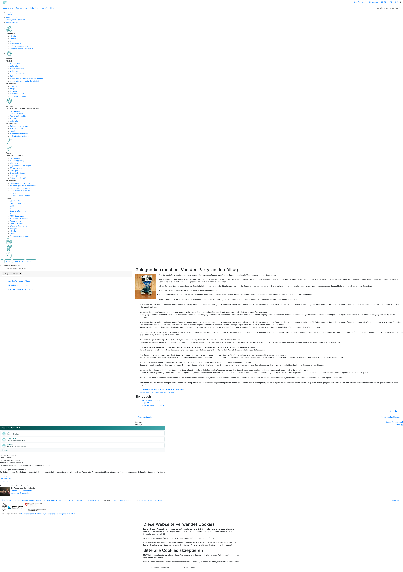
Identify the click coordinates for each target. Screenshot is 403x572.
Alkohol (13, 41)
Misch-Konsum (16, 44)
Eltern (52, 8)
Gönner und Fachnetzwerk (39, 500)
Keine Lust (14, 86)
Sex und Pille (15, 201)
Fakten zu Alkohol (17, 68)
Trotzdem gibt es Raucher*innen (23, 186)
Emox (398, 425)
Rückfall (13, 193)
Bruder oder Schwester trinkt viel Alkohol (26, 79)
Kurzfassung (15, 63)
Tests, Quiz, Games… (18, 173)
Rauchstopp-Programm (19, 160)
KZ (136, 500)
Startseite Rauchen (145, 417)
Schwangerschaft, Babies (20, 236)
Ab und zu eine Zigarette (18, 285)
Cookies (395, 500)
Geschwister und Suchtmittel (21, 49)
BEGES (54, 500)
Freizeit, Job (11, 15)
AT (391, 2)
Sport (12, 208)
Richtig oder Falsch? (18, 178)
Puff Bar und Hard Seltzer (20, 46)
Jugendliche (8, 8)
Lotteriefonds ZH (125, 500)
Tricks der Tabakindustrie (20, 218)
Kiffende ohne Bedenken (19, 136)
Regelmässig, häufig (18, 96)
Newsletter (373, 2)
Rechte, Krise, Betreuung (15, 20)
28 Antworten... (16, 168)
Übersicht (9, 12)
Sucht (12, 213)
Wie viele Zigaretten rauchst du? (21, 289)
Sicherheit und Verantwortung (150, 500)
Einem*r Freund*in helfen (20, 196)
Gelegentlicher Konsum (19, 126)
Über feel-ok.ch (360, 2)
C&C (60, 500)
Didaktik (17, 261)
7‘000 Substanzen (17, 216)
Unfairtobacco (96, 500)
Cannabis (13, 39)
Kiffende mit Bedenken (19, 134)
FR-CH (384, 2)
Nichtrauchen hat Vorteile (20, 183)
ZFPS (86, 500)
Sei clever (14, 118)
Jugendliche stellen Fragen (20, 165)
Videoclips (14, 71)
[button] (386, 411)
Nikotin (13, 36)
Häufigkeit (14, 228)
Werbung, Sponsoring (18, 226)
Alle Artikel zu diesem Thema (15, 269)
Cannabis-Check (16, 113)
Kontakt (25, 500)
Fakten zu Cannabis (18, 116)
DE (396, 2)
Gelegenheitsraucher (11, 274)
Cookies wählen (190, 567)
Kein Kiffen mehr (16, 129)
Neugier (13, 89)
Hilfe (8, 261)
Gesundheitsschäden (18, 211)
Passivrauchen (15, 221)
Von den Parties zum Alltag (19, 281)
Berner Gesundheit (393, 422)
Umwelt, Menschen (17, 223)
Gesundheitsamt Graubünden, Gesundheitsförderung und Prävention (48, 514)
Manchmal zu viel (17, 94)
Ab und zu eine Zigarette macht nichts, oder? (157, 392)
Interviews (14, 163)
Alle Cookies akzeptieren (159, 567)
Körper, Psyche (12, 22)
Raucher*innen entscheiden (20, 188)
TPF (115, 500)
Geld (12, 206)
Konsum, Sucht (11, 17)
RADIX (17, 500)
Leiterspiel (14, 66)
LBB (65, 500)
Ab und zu (14, 91)
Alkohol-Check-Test (18, 73)
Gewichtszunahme (17, 203)
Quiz (12, 76)
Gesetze (13, 234)
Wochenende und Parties (20, 191)
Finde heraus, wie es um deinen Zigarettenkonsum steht (162, 389)
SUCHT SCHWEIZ (76, 500)
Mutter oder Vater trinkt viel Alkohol (24, 81)
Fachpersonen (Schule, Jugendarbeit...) (31, 8)
